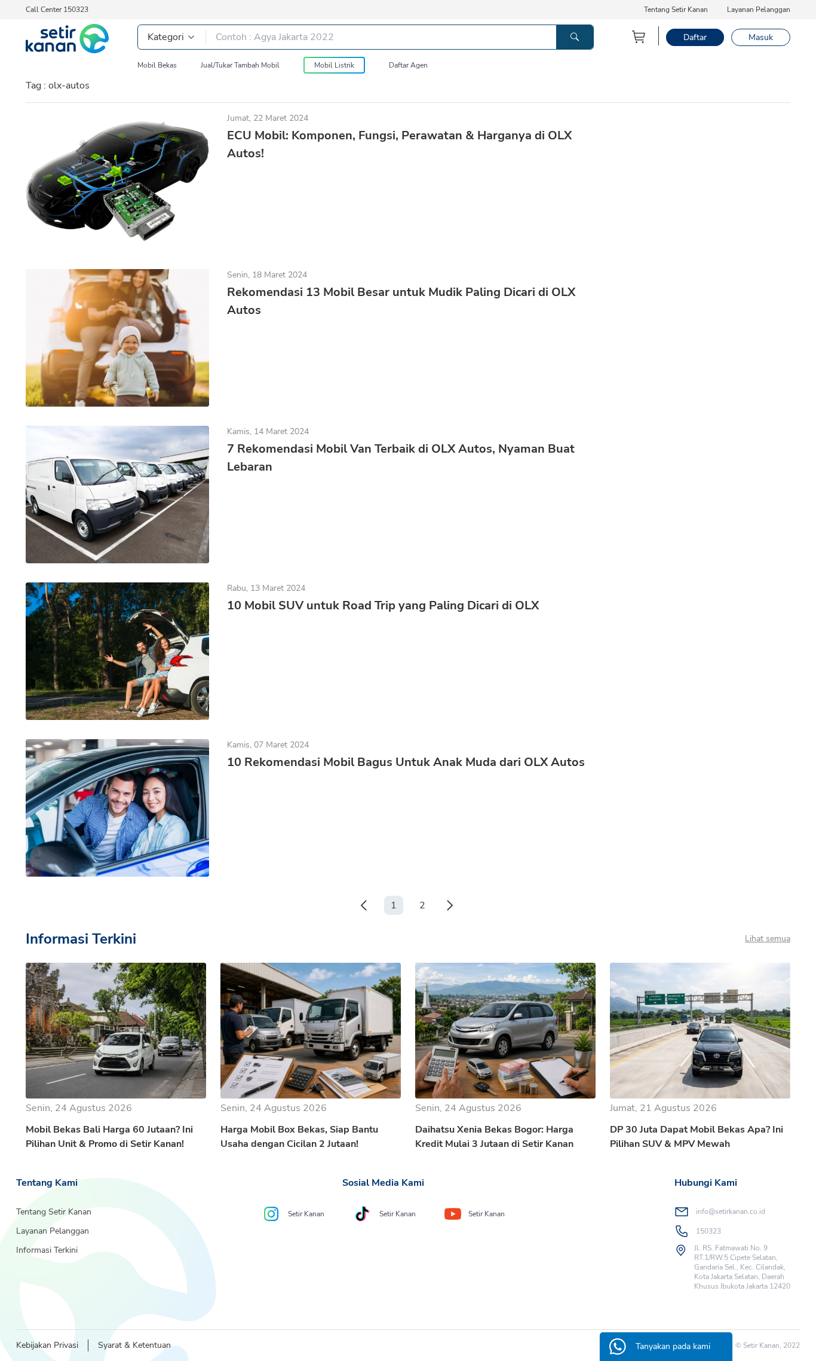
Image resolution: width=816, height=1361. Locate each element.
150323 (708, 1231)
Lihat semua (767, 938)
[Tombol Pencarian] (574, 37)
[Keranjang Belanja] (639, 37)
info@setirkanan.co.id (730, 1211)
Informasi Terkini (47, 1250)
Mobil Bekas (157, 65)
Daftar (695, 37)
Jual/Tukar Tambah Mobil (240, 65)
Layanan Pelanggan (758, 9)
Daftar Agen (408, 65)
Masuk (760, 37)
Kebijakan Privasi (47, 1345)
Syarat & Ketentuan (134, 1345)
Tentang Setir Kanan (676, 9)
